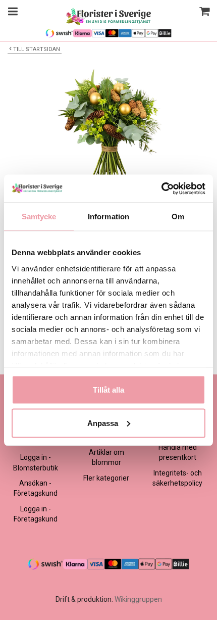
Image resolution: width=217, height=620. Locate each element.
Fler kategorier (106, 478)
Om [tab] (178, 216)
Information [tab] (108, 216)
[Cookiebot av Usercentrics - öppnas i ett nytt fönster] (161, 188)
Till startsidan (36, 49)
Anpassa (102, 422)
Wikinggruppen (138, 599)
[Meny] (11, 12)
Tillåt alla (108, 390)
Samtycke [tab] (39, 216)
